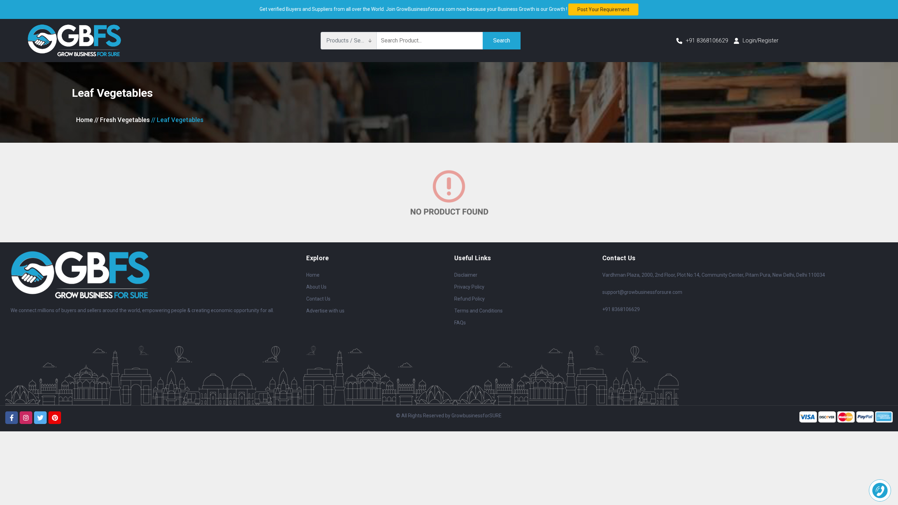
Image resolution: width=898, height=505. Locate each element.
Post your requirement (603, 9)
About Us (316, 287)
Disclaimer (465, 275)
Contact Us (318, 299)
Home (84, 119)
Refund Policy (469, 299)
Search (501, 40)
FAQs (460, 322)
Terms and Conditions (478, 311)
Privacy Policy (469, 287)
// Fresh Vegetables (122, 119)
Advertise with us (325, 311)
